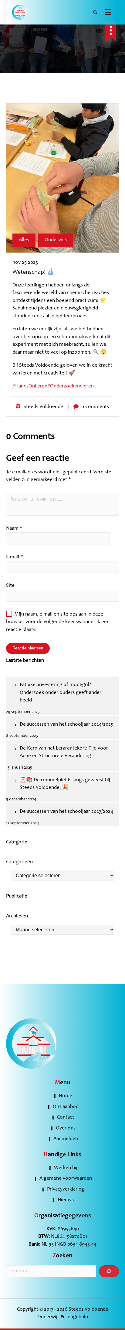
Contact (65, 1117)
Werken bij (65, 1168)
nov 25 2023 (25, 262)
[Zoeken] (109, 1271)
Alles (24, 240)
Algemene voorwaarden (65, 1178)
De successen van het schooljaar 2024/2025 (66, 724)
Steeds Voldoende (43, 407)
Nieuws (66, 1200)
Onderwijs (56, 240)
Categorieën (19, 862)
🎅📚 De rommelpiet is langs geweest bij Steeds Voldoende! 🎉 (65, 784)
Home (65, 1096)
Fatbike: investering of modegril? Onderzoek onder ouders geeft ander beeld (60, 692)
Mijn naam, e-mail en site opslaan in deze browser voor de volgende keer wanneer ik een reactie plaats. (58, 622)
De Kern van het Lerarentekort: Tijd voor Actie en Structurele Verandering (64, 752)
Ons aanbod (66, 1106)
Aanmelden (65, 1139)
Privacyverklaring (65, 1189)
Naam (14, 528)
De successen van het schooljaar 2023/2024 (66, 811)
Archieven (17, 916)
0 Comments (95, 407)
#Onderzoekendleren (70, 386)
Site (10, 585)
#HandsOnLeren (29, 386)
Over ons (66, 1128)
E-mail (14, 557)
